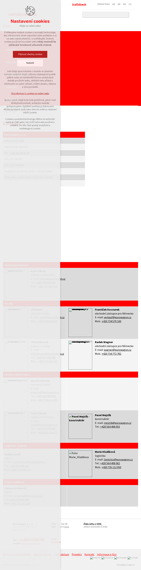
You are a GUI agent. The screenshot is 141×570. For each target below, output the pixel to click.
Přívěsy (11, 49)
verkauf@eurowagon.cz (117, 317)
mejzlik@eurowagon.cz (117, 423)
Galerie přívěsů (17, 74)
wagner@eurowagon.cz (117, 349)
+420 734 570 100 (111, 321)
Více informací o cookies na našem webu (30, 93)
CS (130, 4)
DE (113, 4)
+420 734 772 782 (111, 353)
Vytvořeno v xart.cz (126, 565)
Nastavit (30, 62)
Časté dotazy (61, 554)
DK (119, 4)
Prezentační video (19, 62)
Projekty (77, 554)
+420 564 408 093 (110, 426)
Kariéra (11, 87)
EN (124, 4)
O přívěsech (79, 4)
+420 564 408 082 (110, 463)
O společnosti (16, 37)
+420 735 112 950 (111, 467)
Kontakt (12, 99)
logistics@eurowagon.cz (118, 459)
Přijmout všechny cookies (30, 54)
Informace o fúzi (106, 554)
